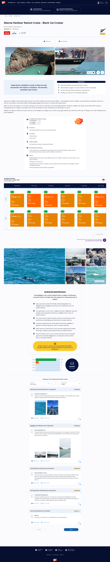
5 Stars (33, 359)
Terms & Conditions (55, 554)
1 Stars (33, 370)
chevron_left (98, 72)
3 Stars (33, 365)
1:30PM (5, 218)
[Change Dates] (104, 180)
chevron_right (102, 72)
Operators (62, 554)
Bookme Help (48, 554)
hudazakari (32, 425)
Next (71, 529)
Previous (39, 529)
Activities (10, 15)
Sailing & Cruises (17, 15)
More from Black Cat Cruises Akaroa (13, 27)
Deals (18, 2)
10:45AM (5, 199)
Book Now (100, 234)
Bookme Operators (106, 3)
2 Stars (33, 367)
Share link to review (45, 418)
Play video (91, 72)
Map (59, 2)
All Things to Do (11, 2)
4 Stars (33, 362)
